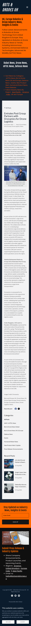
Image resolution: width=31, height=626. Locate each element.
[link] (11, 11)
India (8, 94)
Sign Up (15, 522)
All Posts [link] (6, 419)
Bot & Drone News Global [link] (11, 427)
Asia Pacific (16, 92)
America (25, 92)
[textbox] (15, 515)
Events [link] (6, 438)
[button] (27, 7)
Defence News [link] (8, 434)
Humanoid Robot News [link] (11, 441)
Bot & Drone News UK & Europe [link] (13, 430)
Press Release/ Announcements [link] (13, 449)
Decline (8, 622)
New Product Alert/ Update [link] (12, 445)
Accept (22, 622)
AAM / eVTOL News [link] (10, 423)
